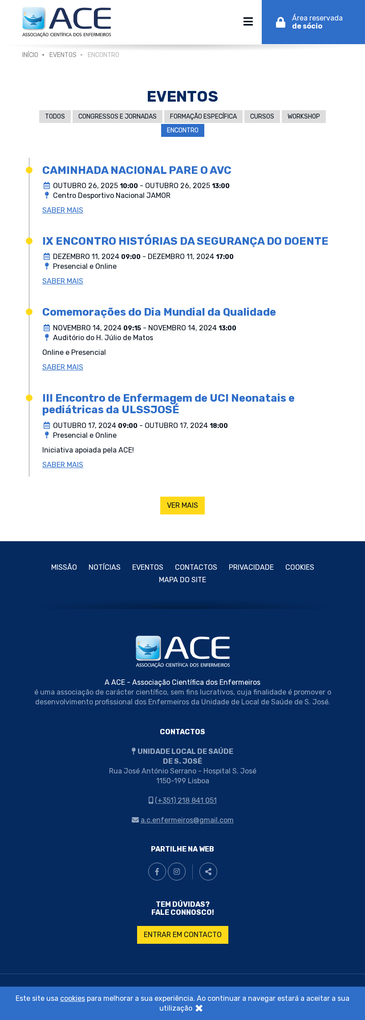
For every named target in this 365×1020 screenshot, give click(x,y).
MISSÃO (64, 567)
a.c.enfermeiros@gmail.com (187, 820)
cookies (72, 998)
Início (30, 55)
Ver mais (182, 505)
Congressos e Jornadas (117, 116)
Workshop (304, 116)
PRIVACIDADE (251, 567)
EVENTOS (63, 55)
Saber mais (62, 210)
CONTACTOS (196, 567)
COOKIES (299, 567)
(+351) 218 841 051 (186, 800)
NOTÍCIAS (105, 567)
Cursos (262, 116)
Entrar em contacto (183, 934)
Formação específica (203, 116)
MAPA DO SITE (182, 580)
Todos (55, 116)
